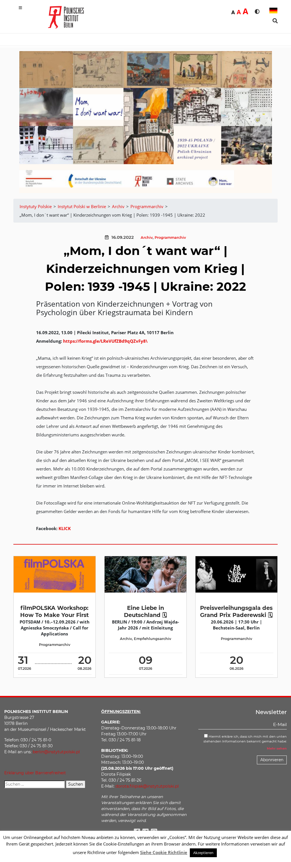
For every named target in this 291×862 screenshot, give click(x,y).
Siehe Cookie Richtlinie (163, 852)
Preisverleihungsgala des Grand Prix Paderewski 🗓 (236, 611)
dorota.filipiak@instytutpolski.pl (147, 786)
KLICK (65, 528)
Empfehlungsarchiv (152, 639)
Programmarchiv (170, 237)
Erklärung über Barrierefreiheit (35, 772)
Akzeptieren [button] (203, 852)
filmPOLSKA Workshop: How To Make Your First (54, 611)
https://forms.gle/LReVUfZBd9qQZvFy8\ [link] (105, 341)
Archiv (147, 237)
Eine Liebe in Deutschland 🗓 (145, 611)
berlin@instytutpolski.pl (56, 751)
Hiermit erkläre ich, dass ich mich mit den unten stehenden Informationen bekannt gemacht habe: (245, 739)
